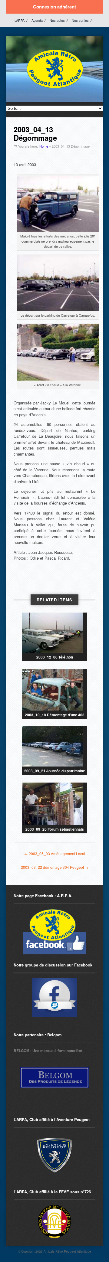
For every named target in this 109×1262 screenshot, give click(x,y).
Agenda (37, 20)
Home (43, 146)
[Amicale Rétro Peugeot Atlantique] (54, 88)
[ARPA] (54, 997)
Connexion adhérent (54, 6)
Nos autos (57, 20)
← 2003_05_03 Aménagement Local (54, 853)
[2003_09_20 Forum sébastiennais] (54, 804)
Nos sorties (80, 20)
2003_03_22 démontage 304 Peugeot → (54, 867)
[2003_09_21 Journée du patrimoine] (54, 746)
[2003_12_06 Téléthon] (54, 633)
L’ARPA (20, 20)
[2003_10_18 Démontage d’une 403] (54, 690)
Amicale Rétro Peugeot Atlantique (67, 1251)
